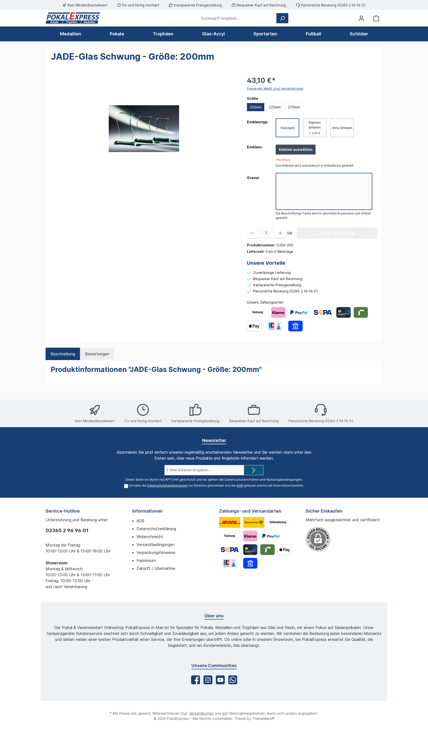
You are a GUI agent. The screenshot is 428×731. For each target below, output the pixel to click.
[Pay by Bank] (295, 326)
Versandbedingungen (155, 544)
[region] (144, 128)
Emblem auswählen (295, 149)
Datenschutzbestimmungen (167, 485)
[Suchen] (282, 18)
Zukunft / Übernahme (155, 568)
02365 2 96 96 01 (67, 530)
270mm (294, 107)
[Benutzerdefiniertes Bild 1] (230, 522)
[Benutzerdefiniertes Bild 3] (278, 522)
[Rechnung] (257, 312)
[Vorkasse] (323, 312)
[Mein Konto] (361, 18)
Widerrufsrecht (149, 536)
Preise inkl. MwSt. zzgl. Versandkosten (275, 88)
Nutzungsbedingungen (284, 479)
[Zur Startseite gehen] (73, 18)
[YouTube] (220, 679)
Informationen (147, 511)
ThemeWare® (263, 718)
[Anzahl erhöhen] (280, 233)
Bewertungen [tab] (97, 353)
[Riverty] (360, 312)
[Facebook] (195, 679)
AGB (240, 485)
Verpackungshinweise (155, 552)
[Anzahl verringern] (252, 233)
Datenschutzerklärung (156, 528)
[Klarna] (278, 312)
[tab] (63, 354)
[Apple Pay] (254, 326)
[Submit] (254, 470)
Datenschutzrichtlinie (241, 479)
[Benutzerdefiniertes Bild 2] (254, 522)
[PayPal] (299, 312)
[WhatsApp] (232, 679)
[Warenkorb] (376, 18)
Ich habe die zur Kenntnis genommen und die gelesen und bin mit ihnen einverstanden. (216, 485)
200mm (256, 107)
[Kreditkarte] (343, 312)
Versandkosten (201, 713)
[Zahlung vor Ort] (275, 326)
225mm (275, 107)
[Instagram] (208, 679)
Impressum (146, 560)
